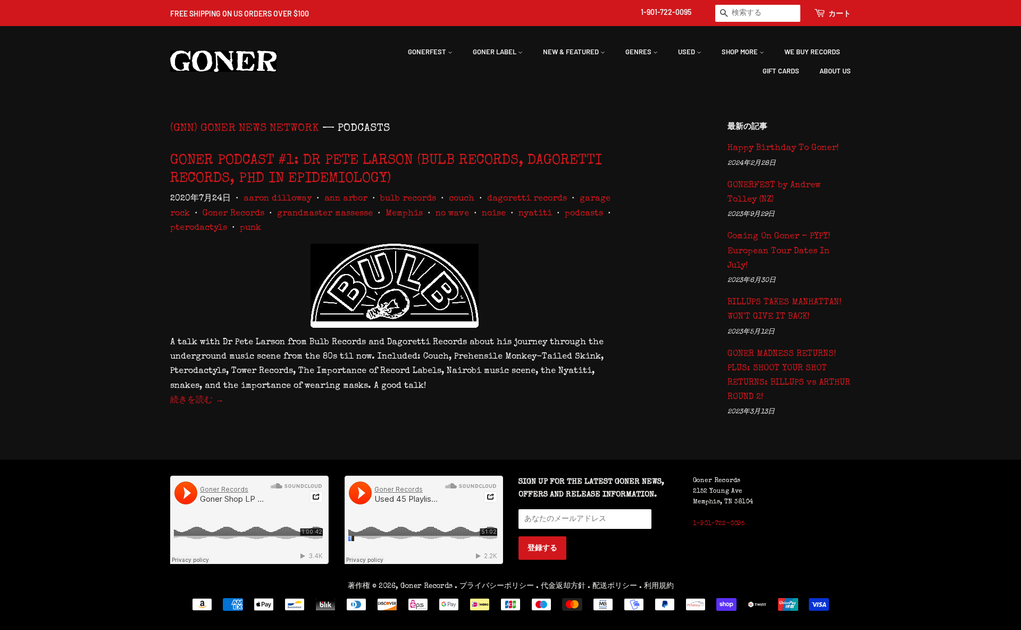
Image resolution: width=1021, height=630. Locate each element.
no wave (452, 214)
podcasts (584, 214)
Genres (639, 51)
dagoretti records (527, 199)
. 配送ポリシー (612, 586)
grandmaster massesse (325, 214)
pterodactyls (198, 228)
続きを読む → (197, 400)
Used (687, 51)
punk (250, 228)
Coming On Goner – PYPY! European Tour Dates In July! (778, 251)
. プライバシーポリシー (494, 586)
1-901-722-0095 (666, 11)
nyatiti (535, 214)
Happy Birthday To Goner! (783, 148)
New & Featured (571, 51)
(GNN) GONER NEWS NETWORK (244, 128)
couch (461, 199)
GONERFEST (428, 51)
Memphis (404, 214)
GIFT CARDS (781, 71)
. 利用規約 (656, 586)
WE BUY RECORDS (812, 51)
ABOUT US (835, 71)
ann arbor (345, 199)
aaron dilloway (278, 199)
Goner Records (233, 214)
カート (839, 13)
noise (494, 214)
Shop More (740, 51)
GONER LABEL (495, 51)
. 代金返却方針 (560, 586)
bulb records (408, 199)
